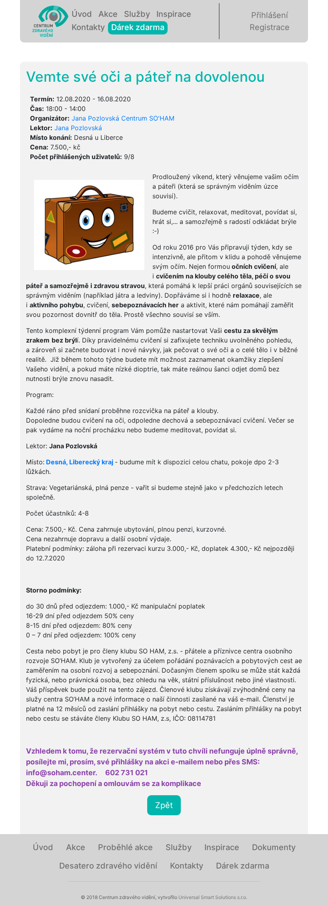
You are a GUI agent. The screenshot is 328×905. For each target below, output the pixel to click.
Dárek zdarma (137, 27)
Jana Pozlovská (78, 128)
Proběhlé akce (125, 847)
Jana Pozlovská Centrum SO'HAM (123, 118)
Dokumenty (274, 847)
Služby (137, 14)
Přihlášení (269, 15)
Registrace (270, 27)
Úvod (82, 14)
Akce (108, 14)
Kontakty (88, 27)
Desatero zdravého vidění (108, 866)
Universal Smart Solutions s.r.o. (212, 897)
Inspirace (173, 14)
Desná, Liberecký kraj (79, 462)
